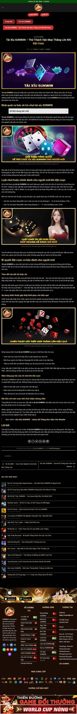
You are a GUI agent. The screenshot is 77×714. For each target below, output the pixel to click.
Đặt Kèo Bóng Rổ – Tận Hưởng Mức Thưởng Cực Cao (27, 542)
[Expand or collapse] (66, 111)
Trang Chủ (8, 22)
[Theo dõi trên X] (7, 645)
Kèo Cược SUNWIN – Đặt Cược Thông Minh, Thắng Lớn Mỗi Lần (30, 568)
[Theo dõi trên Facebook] (4, 645)
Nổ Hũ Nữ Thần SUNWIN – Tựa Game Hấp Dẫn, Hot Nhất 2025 (30, 496)
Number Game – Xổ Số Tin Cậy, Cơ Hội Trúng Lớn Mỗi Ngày (29, 503)
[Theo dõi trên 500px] (15, 649)
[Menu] (3, 7)
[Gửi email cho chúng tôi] (15, 645)
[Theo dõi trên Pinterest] (7, 649)
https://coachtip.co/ (66, 615)
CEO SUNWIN (64, 664)
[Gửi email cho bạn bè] (40, 441)
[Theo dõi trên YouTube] (11, 649)
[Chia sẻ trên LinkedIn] (47, 441)
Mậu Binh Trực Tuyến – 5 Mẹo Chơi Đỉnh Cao (24, 522)
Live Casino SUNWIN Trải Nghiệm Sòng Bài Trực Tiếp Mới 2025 (30, 516)
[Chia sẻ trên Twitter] (36, 441)
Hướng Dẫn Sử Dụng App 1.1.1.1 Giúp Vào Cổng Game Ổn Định (30, 575)
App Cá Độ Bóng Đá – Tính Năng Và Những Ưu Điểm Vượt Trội (30, 555)
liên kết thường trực (54, 448)
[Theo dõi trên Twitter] (11, 645)
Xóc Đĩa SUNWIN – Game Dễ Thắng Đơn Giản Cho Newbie (40, 419)
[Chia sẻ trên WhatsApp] (29, 441)
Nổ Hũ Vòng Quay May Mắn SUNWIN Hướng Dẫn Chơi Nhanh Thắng (32, 490)
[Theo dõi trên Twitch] (9, 654)
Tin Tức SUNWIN (24, 22)
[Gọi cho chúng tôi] (4, 649)
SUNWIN (48, 49)
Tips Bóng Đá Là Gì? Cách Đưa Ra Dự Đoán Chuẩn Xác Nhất (29, 562)
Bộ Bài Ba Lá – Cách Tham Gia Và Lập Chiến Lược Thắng (28, 529)
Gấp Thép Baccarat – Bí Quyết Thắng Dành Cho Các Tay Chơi (29, 535)
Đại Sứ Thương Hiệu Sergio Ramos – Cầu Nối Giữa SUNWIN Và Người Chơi (34, 483)
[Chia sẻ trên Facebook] (33, 441)
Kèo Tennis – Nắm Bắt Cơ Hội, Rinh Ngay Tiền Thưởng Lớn (28, 549)
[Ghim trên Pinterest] (44, 441)
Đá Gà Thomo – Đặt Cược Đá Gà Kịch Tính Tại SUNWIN (27, 509)
